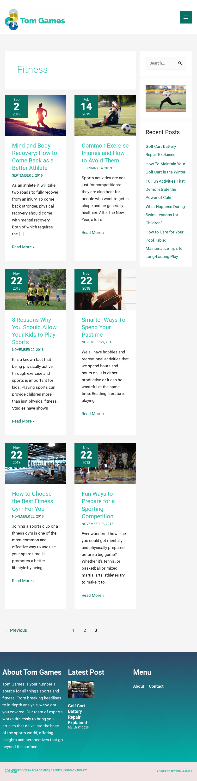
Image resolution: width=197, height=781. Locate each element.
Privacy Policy (75, 770)
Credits (56, 770)
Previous (16, 630)
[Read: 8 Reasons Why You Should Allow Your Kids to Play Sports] (35, 289)
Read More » (23, 246)
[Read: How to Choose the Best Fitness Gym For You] (35, 463)
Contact (156, 686)
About (138, 686)
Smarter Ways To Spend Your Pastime (103, 327)
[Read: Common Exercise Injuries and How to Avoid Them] (105, 115)
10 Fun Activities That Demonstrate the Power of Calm (165, 189)
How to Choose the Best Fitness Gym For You (32, 501)
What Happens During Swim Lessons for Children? (165, 214)
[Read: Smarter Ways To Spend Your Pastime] (105, 289)
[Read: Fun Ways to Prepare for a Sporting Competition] (105, 463)
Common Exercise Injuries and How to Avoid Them (105, 153)
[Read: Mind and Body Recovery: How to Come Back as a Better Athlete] (35, 115)
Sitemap (11, 772)
